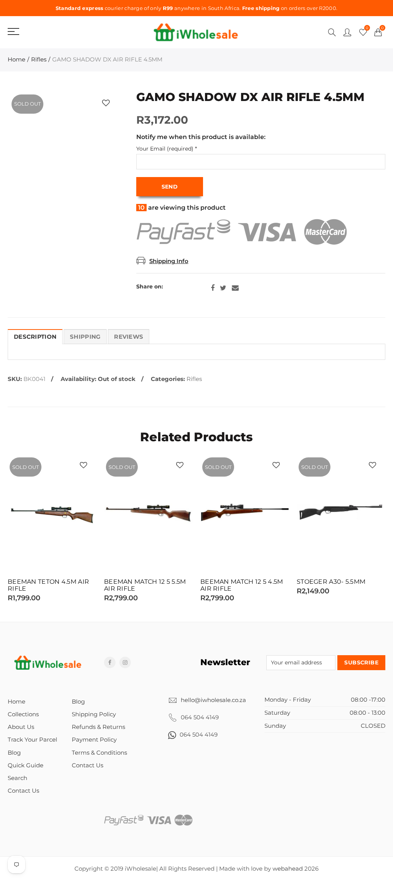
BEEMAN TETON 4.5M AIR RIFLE (48, 585)
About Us (21, 727)
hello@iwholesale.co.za (213, 700)
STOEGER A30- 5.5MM (331, 581)
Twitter (223, 288)
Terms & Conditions (99, 752)
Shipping (85, 336)
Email (235, 288)
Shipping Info (168, 261)
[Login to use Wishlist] (106, 103)
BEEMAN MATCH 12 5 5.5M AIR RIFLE (145, 585)
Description (35, 336)
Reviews (128, 336)
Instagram (125, 662)
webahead (287, 868)
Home (16, 59)
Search (17, 778)
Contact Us (23, 790)
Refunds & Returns (98, 727)
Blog (14, 752)
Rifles (38, 59)
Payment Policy (94, 739)
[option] (52, 529)
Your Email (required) (166, 149)
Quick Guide (25, 765)
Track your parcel (32, 739)
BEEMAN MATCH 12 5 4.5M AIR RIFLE (241, 585)
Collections (23, 714)
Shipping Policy (94, 714)
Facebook (213, 288)
